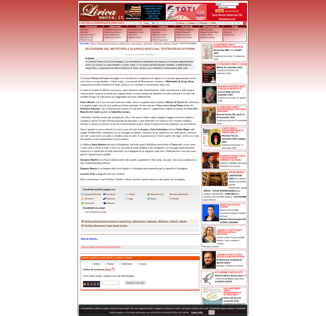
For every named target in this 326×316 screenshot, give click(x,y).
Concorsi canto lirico (113, 32)
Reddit (176, 199)
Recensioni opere (159, 30)
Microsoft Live (157, 194)
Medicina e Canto (159, 35)
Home (181, 23)
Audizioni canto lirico (113, 30)
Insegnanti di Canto (136, 32)
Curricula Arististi (135, 30)
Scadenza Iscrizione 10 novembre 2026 (234, 138)
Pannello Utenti (87, 40)
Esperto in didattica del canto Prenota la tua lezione (233, 161)
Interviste (156, 32)
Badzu (154, 199)
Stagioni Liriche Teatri (209, 32)
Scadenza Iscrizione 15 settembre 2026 (229, 52)
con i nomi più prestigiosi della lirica (231, 277)
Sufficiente (127, 264)
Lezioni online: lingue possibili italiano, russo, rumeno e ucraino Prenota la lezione (223, 238)
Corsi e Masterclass (112, 35)
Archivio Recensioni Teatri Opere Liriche (106, 225)
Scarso (143, 264)
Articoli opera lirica (160, 40)
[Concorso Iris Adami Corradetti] (186, 19)
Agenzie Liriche (135, 37)
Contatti (203, 23)
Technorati (89, 203)
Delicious (111, 199)
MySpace (111, 203)
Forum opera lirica (184, 35)
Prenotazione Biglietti (185, 30)
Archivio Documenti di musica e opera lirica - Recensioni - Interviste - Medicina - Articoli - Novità (135, 221)
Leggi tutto (197, 312)
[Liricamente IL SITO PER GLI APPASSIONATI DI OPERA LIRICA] (102, 19)
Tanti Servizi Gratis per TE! (227, 14)
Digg (131, 199)
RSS (214, 23)
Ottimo (96, 264)
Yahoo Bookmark (180, 194)
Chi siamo (85, 30)
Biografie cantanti (207, 37)
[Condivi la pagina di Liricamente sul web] (150, 23)
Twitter (132, 194)
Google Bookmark (93, 194)
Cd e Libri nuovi (231, 30)
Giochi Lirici (229, 35)
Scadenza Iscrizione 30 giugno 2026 (234, 298)
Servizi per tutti (87, 37)
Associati (84, 32)
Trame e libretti (207, 35)
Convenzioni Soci (88, 35)
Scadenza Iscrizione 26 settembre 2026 (232, 69)
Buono (111, 264)
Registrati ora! (227, 19)
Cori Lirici (133, 35)
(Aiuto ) (109, 269)
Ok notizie (89, 199)
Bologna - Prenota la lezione (230, 260)
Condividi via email (97, 212)
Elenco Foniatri (207, 30)
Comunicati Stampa (184, 37)
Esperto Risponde (183, 32)
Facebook (111, 194)
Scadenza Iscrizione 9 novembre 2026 (232, 115)
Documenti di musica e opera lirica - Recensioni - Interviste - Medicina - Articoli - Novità (138, 43)
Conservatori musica (113, 37)
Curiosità (227, 32)
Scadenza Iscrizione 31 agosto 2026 (232, 94)
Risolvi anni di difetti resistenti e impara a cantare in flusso (233, 213)
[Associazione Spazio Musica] (145, 19)
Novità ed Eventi (159, 37)
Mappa (192, 23)
